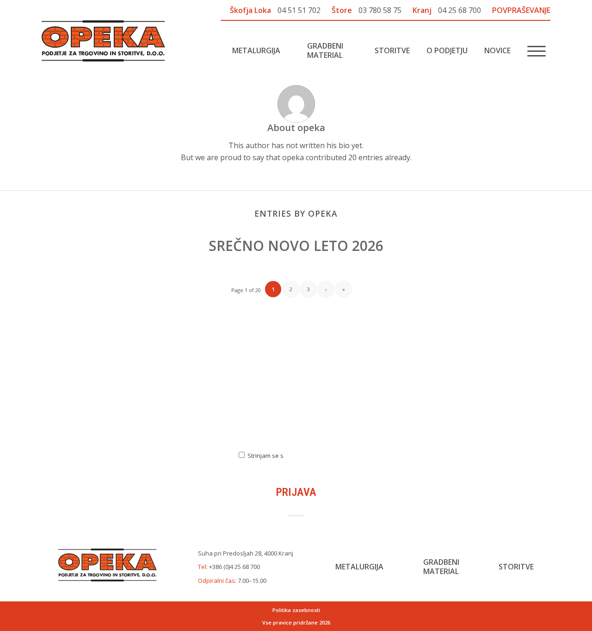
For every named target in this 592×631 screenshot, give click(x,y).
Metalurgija (359, 567)
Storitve (516, 567)
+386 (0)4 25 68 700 (234, 566)
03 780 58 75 (379, 10)
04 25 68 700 (459, 10)
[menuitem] (248, 50)
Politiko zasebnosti (320, 455)
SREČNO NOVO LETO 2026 (296, 245)
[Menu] (533, 50)
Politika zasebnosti (296, 609)
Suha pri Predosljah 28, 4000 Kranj (245, 553)
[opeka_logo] (103, 41)
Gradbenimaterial (441, 566)
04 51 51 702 (299, 10)
